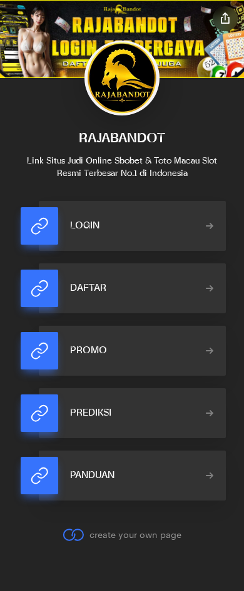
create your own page (135, 534)
